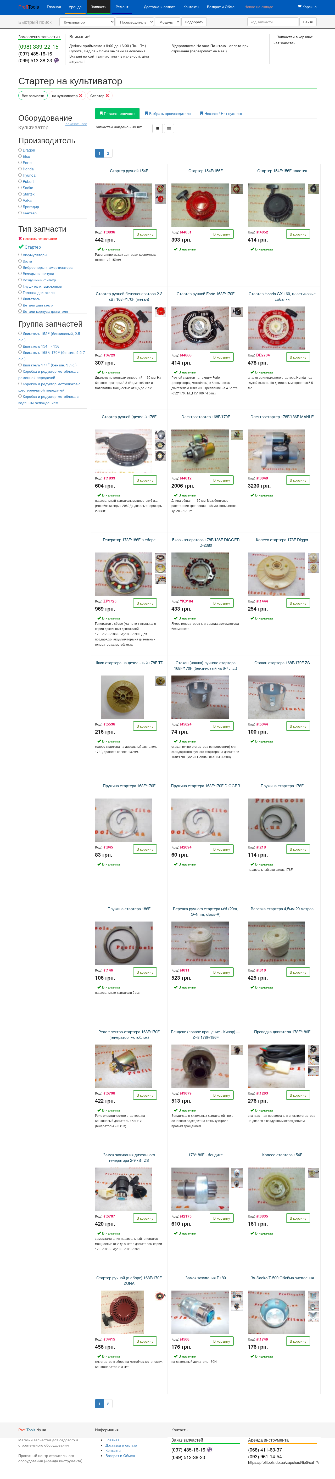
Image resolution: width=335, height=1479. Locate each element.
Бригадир (30, 206)
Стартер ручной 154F (129, 170)
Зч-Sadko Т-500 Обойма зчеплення (282, 1277)
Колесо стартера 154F (282, 1154)
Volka (27, 200)
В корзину (145, 234)
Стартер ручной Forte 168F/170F (205, 293)
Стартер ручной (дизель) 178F (129, 416)
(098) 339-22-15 (38, 46)
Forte (27, 162)
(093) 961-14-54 (265, 1456)
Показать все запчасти (40, 238)
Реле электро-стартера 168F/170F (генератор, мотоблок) (129, 1034)
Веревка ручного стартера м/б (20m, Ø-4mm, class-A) (205, 911)
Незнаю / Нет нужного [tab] (222, 113)
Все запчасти (33, 95)
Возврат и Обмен (222, 6)
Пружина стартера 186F (129, 908)
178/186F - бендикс (205, 1154)
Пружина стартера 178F (282, 785)
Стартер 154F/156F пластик (282, 170)
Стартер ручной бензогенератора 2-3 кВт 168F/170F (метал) (129, 296)
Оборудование (52, 121)
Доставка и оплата (160, 6)
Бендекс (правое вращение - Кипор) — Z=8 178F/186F (205, 1034)
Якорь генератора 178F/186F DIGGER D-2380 (206, 542)
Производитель (46, 140)
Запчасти (99, 6)
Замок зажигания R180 (205, 1277)
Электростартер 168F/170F (205, 416)
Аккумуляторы (34, 254)
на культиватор (65, 95)
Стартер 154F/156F (205, 170)
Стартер (97, 95)
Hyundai (29, 175)
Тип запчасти (42, 228)
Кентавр (29, 212)
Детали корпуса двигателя (45, 311)
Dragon (28, 150)
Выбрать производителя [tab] (169, 113)
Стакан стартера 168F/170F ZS (282, 662)
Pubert (28, 181)
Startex (28, 194)
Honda (28, 168)
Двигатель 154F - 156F (42, 346)
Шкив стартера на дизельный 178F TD (129, 662)
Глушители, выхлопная (42, 286)
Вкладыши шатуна (38, 273)
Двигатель (31, 298)
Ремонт (122, 6)
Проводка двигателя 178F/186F (282, 1031)
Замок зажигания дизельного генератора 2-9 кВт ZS (129, 1157)
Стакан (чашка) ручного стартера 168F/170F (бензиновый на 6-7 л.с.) (205, 665)
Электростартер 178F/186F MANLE (282, 416)
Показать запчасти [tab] (119, 113)
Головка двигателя (38, 292)
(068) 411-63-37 (265, 1449)
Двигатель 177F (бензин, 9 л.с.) (49, 364)
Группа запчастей (50, 323)
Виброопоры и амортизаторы (47, 267)
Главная (54, 6)
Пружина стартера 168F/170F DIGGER (205, 785)
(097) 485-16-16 (35, 53)
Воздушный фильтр (39, 279)
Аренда (75, 6)
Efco (26, 156)
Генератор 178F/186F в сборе (129, 539)
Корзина (309, 6)
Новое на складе (258, 6)
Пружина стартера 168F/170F (129, 785)
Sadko (27, 187)
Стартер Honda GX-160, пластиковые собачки (282, 296)
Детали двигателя (37, 305)
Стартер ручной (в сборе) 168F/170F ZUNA (129, 1280)
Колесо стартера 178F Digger (282, 539)
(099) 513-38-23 (35, 60)
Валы (27, 261)
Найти (308, 21)
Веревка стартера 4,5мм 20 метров (282, 908)
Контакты (191, 6)
